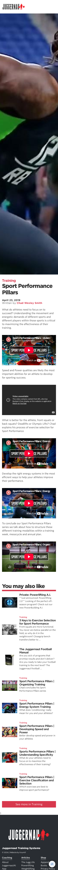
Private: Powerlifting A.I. (35, 594)
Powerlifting (27, 865)
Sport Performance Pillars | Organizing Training (36, 683)
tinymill (22, 852)
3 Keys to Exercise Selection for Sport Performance (37, 622)
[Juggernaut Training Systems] (14, 7)
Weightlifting (28, 868)
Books (44, 865)
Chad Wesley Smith (29, 303)
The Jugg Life (28, 862)
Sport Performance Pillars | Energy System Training (36, 705)
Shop (43, 857)
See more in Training (29, 804)
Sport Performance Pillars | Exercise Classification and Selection (36, 780)
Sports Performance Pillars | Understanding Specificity (37, 753)
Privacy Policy (48, 868)
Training (9, 281)
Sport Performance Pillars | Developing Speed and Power (36, 729)
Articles (25, 857)
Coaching (7, 857)
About (5, 862)
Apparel (45, 862)
